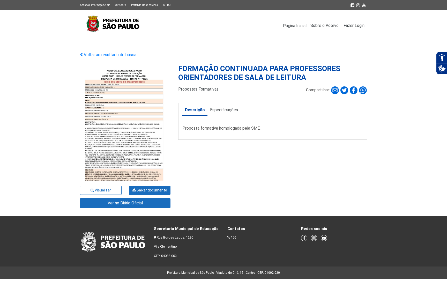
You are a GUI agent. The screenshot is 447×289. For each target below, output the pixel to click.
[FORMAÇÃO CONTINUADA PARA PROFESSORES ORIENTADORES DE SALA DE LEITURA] (335, 89)
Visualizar (102, 190)
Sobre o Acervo (324, 25)
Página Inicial (295, 25)
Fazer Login (354, 25)
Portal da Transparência (145, 5)
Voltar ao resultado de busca (109, 54)
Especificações (224, 109)
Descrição (195, 109)
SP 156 (167, 5)
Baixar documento (151, 190)
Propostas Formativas (198, 89)
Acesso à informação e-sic (95, 5)
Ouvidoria (120, 5)
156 (233, 237)
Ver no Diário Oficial (125, 203)
